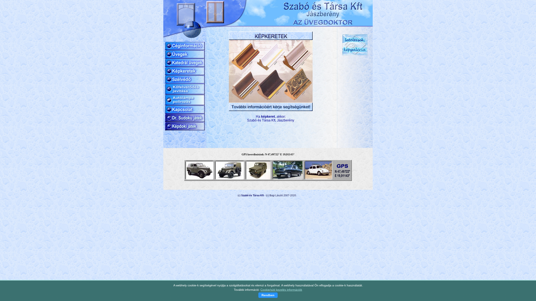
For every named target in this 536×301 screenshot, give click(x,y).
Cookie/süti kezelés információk (281, 289)
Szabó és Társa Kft (252, 195)
